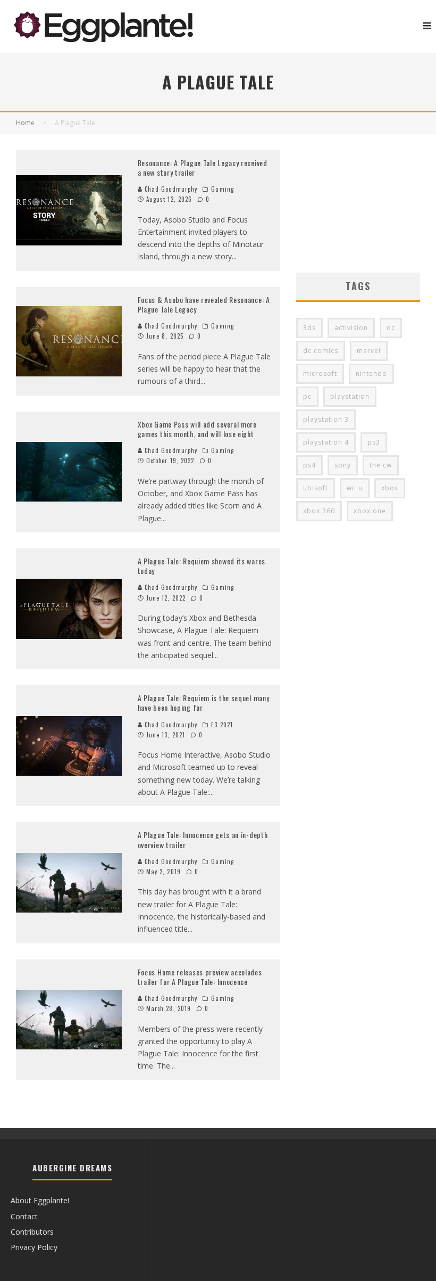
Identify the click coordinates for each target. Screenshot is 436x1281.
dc (391, 327)
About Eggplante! (40, 1200)
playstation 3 (326, 419)
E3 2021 (222, 724)
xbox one (370, 510)
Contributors (32, 1232)
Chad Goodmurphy (170, 189)
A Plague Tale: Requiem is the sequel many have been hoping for (204, 702)
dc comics (320, 350)
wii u (355, 487)
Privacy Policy (34, 1247)
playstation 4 (326, 442)
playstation (350, 396)
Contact (24, 1216)
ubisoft (315, 487)
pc (307, 396)
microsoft (320, 373)
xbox (389, 487)
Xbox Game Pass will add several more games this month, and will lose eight (197, 428)
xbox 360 (319, 510)
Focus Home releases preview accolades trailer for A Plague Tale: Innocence (200, 976)
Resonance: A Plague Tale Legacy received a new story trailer (202, 167)
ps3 (373, 442)
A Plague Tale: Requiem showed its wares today (201, 565)
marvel (369, 350)
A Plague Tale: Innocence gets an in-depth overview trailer (203, 839)
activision (351, 327)
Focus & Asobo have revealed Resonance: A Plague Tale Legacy (204, 304)
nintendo (371, 373)
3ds (309, 327)
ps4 (309, 465)
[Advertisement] (358, 203)
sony (342, 465)
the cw (381, 465)
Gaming (222, 189)
